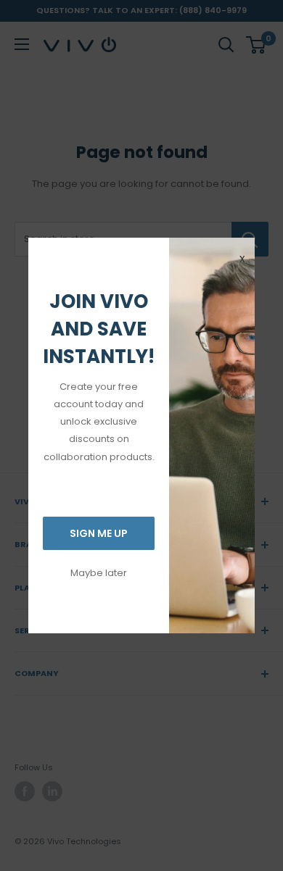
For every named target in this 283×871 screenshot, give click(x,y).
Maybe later (98, 573)
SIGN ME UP (99, 533)
